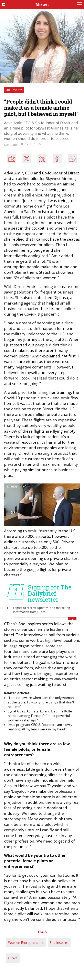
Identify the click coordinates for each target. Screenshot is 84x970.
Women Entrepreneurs (26, 942)
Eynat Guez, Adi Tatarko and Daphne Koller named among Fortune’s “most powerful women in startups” (41, 715)
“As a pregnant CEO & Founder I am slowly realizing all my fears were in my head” (40, 726)
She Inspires (59, 942)
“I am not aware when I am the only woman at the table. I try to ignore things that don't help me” (41, 702)
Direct (13, 958)
